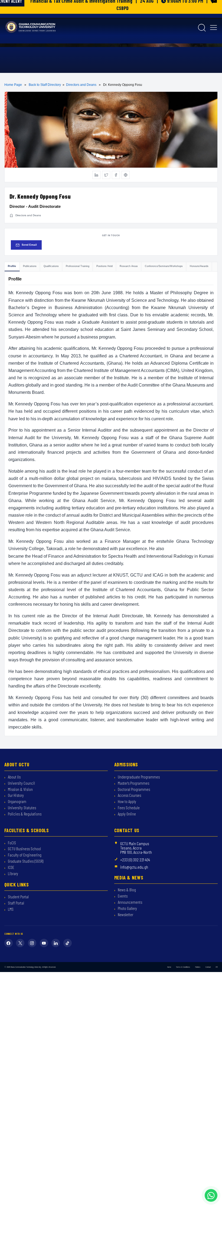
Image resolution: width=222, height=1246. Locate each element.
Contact (208, 967)
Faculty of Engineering (24, 855)
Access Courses (129, 796)
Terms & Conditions (183, 967)
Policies (197, 967)
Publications (30, 266)
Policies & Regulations (24, 814)
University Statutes (21, 808)
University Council (21, 783)
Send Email (29, 244)
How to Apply (126, 802)
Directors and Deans (81, 85)
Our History (15, 796)
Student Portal (18, 897)
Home (169, 967)
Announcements (129, 903)
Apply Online (126, 814)
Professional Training (77, 266)
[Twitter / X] (106, 175)
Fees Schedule (128, 808)
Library (12, 874)
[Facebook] (116, 175)
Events (122, 896)
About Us (14, 777)
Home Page (13, 85)
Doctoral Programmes (133, 789)
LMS (10, 910)
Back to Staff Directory (45, 85)
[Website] (126, 175)
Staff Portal (15, 903)
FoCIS (11, 843)
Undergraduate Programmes (138, 777)
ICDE (10, 868)
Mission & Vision (20, 789)
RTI (217, 967)
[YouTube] (44, 943)
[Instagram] (32, 943)
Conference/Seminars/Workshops (164, 266)
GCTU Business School (24, 849)
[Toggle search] (202, 27)
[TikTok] (67, 943)
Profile (12, 266)
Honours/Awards (199, 266)
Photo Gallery (127, 909)
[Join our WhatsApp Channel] (211, 1195)
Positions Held (104, 266)
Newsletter (125, 915)
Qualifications (51, 266)
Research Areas (129, 266)
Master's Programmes (133, 783)
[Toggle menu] (213, 27)
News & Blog (126, 890)
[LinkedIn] (96, 175)
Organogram (16, 802)
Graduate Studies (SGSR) (25, 862)
